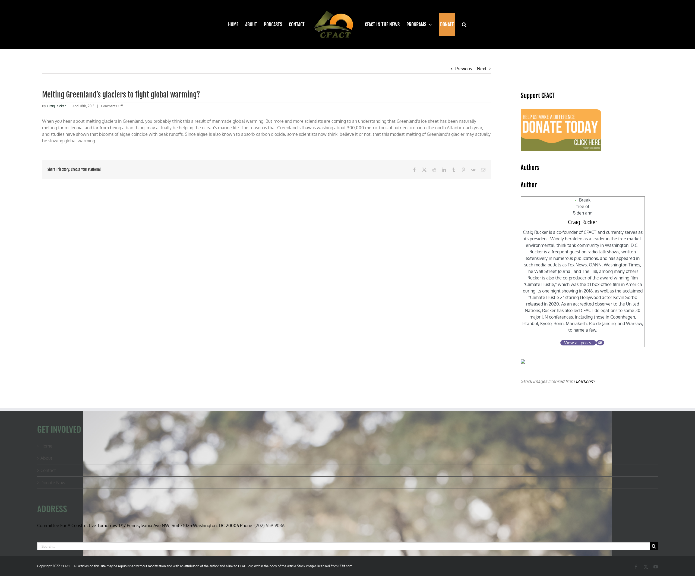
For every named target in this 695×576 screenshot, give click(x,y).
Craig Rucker (56, 106)
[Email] (600, 342)
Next (481, 68)
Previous (463, 68)
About (46, 458)
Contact (48, 470)
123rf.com (585, 381)
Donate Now (52, 482)
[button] (461, 24)
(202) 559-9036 (269, 525)
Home (46, 446)
